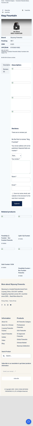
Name (14, 176)
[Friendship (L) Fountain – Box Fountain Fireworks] (8, 224)
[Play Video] (17, 27)
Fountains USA (25, 51)
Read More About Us (16, 296)
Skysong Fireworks (16, 37)
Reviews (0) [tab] (5, 70)
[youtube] (10, 304)
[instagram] (7, 304)
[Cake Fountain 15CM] (8, 254)
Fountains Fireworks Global (14, 51)
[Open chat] (28, 421)
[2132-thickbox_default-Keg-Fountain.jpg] (16, 6)
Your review (16, 159)
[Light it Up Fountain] (25, 224)
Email (14, 185)
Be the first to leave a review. (8, 57)
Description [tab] (6, 65)
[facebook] (2, 304)
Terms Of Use (12, 301)
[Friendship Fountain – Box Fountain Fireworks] (25, 256)
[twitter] (4, 304)
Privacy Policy (4, 301)
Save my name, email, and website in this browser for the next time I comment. (21, 196)
